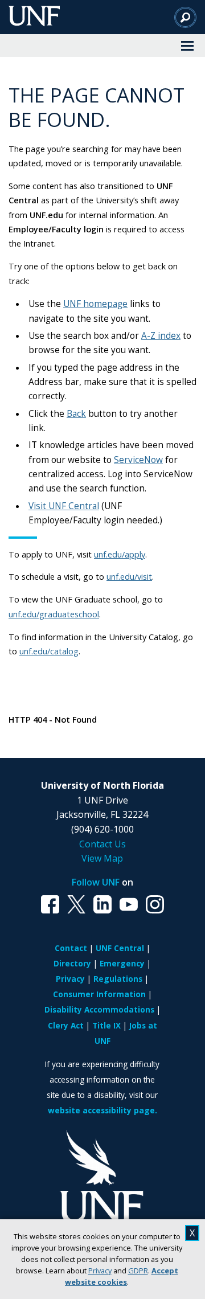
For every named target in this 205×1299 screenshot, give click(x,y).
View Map (102, 858)
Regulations (117, 978)
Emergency (122, 963)
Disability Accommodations (99, 1009)
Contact (71, 948)
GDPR (138, 1270)
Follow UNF (96, 882)
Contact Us (102, 844)
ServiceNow (138, 460)
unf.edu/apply (119, 554)
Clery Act (66, 1025)
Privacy (100, 1270)
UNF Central (120, 948)
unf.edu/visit (129, 576)
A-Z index (161, 336)
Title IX (106, 1025)
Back (76, 414)
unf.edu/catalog (49, 651)
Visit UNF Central (63, 506)
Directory (72, 963)
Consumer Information (99, 994)
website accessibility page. (102, 1110)
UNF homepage (95, 304)
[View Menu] (187, 45)
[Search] (185, 17)
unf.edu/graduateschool (54, 614)
